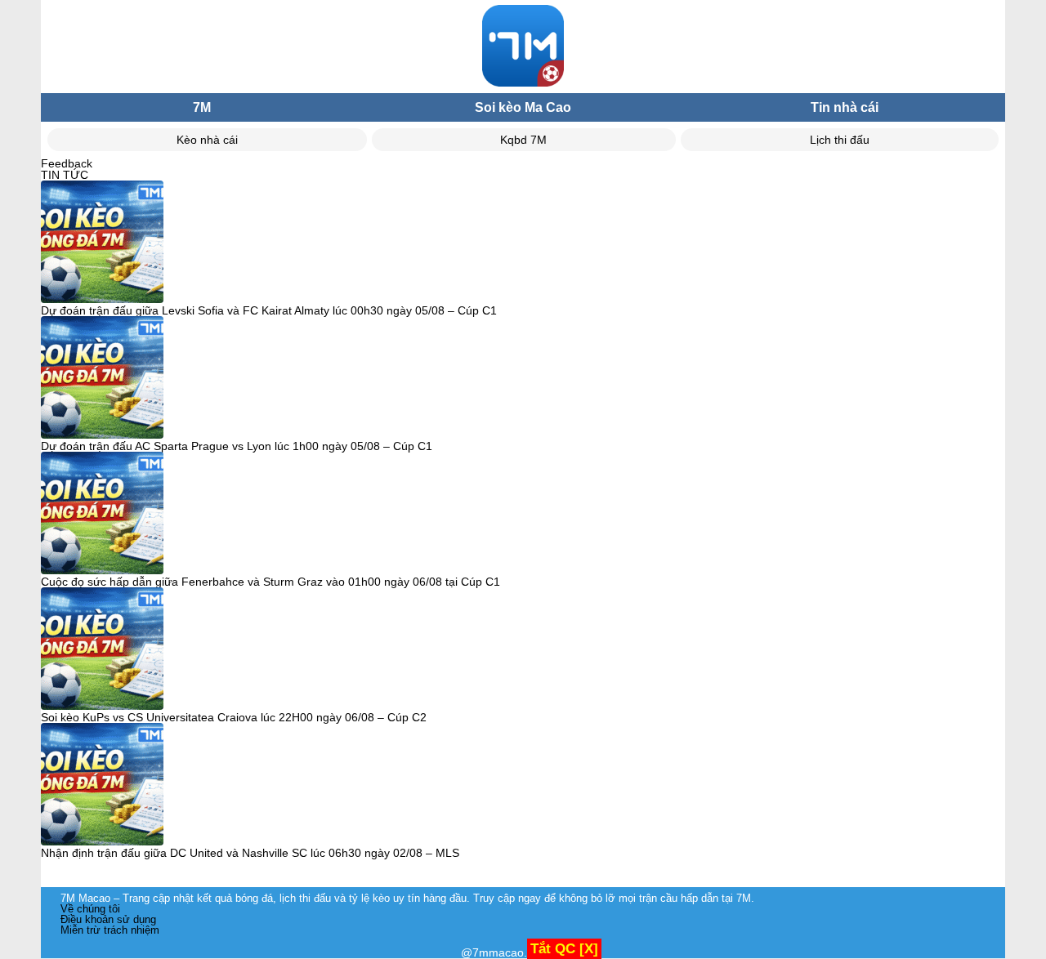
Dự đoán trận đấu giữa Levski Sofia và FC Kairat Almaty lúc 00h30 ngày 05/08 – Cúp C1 (269, 310)
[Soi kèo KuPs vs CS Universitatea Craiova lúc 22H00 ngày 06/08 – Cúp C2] (102, 649)
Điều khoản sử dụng (108, 919)
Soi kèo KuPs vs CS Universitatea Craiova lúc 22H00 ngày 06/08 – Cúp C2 (234, 717)
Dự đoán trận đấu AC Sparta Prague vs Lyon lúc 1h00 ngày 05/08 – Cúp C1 (236, 446)
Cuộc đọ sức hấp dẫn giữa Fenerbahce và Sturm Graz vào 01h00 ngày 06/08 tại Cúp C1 (270, 581)
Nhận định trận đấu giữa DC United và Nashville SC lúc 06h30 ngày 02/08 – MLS (250, 853)
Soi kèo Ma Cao (523, 107)
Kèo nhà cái (207, 139)
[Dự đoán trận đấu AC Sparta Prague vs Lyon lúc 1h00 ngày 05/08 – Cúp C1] (102, 378)
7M (202, 107)
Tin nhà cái (844, 107)
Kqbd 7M (523, 139)
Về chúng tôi (90, 908)
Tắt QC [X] (564, 949)
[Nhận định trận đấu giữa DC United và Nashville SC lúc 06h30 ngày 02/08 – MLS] (102, 785)
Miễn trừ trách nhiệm (109, 930)
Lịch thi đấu (839, 139)
